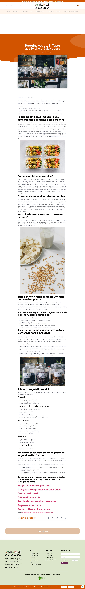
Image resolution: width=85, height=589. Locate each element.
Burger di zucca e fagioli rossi (34, 485)
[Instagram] (11, 567)
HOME (8, 11)
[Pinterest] (9, 567)
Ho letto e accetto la (69, 560)
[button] (48, 518)
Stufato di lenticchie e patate (34, 509)
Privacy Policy (74, 560)
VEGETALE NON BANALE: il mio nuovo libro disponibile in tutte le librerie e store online (42, 1)
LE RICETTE (15, 11)
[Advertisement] (42, 24)
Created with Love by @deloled (51, 586)
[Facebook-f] (6, 567)
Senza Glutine (49, 11)
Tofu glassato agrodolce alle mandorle (39, 489)
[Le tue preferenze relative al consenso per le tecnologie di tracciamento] (82, 586)
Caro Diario (25, 11)
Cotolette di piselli (28, 493)
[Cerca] (21, 6)
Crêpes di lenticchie (29, 497)
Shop (32, 11)
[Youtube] (14, 567)
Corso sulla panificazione (71, 11)
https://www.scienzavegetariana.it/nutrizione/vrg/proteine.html (37, 512)
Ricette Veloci (39, 11)
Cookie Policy (71, 586)
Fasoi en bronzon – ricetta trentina (37, 501)
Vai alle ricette (42, 531)
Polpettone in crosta (29, 505)
